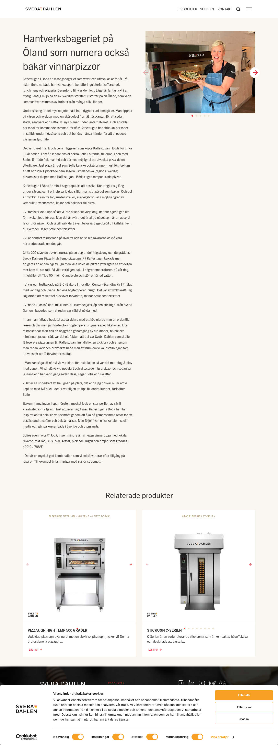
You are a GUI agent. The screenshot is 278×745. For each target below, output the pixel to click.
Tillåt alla (244, 695)
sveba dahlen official (223, 683)
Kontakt (225, 9)
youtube (202, 683)
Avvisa (244, 719)
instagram (181, 683)
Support (207, 9)
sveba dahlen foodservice (212, 683)
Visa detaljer (220, 737)
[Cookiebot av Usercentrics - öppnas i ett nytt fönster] (26, 737)
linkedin (191, 683)
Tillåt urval (244, 707)
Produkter (187, 9)
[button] (192, 116)
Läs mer (33, 649)
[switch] (118, 737)
